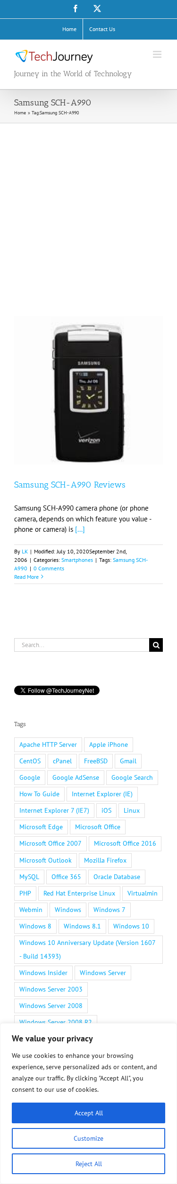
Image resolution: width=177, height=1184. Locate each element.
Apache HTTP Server (48, 744)
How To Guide (39, 794)
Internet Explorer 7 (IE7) (54, 810)
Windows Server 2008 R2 (55, 1022)
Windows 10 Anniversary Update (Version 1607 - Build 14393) (87, 949)
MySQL (29, 876)
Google (29, 777)
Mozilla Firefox (105, 860)
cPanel (62, 761)
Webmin (30, 909)
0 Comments (49, 568)
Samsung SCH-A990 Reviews (70, 485)
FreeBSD (96, 761)
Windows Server (103, 972)
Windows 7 (109, 909)
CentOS (30, 761)
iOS (106, 810)
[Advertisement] (88, 216)
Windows (68, 909)
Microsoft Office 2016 (125, 843)
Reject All (89, 1164)
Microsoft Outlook (45, 860)
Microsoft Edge (41, 827)
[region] (88, 1103)
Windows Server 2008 (51, 1005)
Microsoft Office (97, 827)
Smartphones (77, 559)
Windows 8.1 (82, 926)
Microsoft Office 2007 (50, 843)
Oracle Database (116, 876)
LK (25, 551)
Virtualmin (142, 893)
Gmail (128, 761)
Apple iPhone (108, 744)
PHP (25, 893)
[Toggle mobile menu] (158, 54)
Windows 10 (131, 926)
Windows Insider (43, 972)
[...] (80, 529)
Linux (132, 810)
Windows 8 (35, 926)
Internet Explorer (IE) (102, 794)
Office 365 (66, 876)
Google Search (132, 777)
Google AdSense (75, 777)
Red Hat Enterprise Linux (79, 893)
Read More (26, 576)
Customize (88, 1138)
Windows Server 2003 (51, 989)
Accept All (89, 1113)
